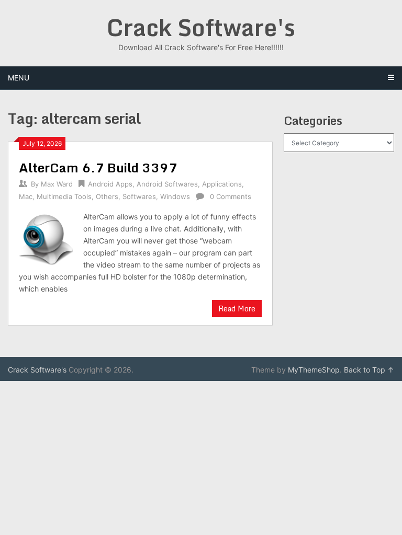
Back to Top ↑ (369, 369)
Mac (25, 196)
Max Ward (57, 184)
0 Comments (230, 196)
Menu (18, 77)
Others (107, 196)
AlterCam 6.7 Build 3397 (98, 167)
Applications (222, 184)
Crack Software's (201, 27)
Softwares (139, 196)
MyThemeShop (314, 369)
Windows (175, 196)
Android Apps (110, 184)
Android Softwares (167, 184)
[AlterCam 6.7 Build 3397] (46, 239)
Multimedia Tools (64, 196)
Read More (236, 309)
